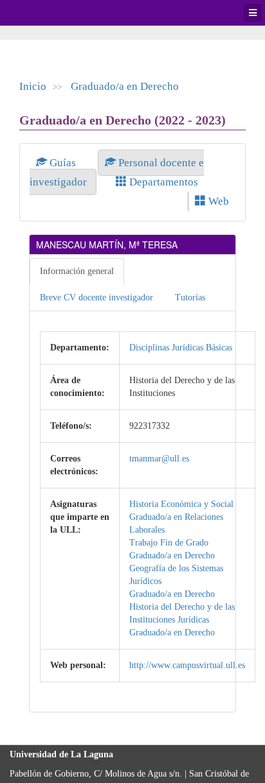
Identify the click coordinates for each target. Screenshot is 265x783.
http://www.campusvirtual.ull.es (187, 665)
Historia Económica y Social (181, 504)
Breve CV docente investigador (96, 297)
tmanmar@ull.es (159, 458)
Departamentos (162, 182)
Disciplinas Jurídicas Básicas (180, 347)
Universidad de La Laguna (45, 13)
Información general (77, 271)
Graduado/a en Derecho (125, 86)
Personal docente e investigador (117, 172)
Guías (62, 163)
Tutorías (190, 297)
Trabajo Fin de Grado (168, 542)
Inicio (32, 86)
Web (217, 201)
